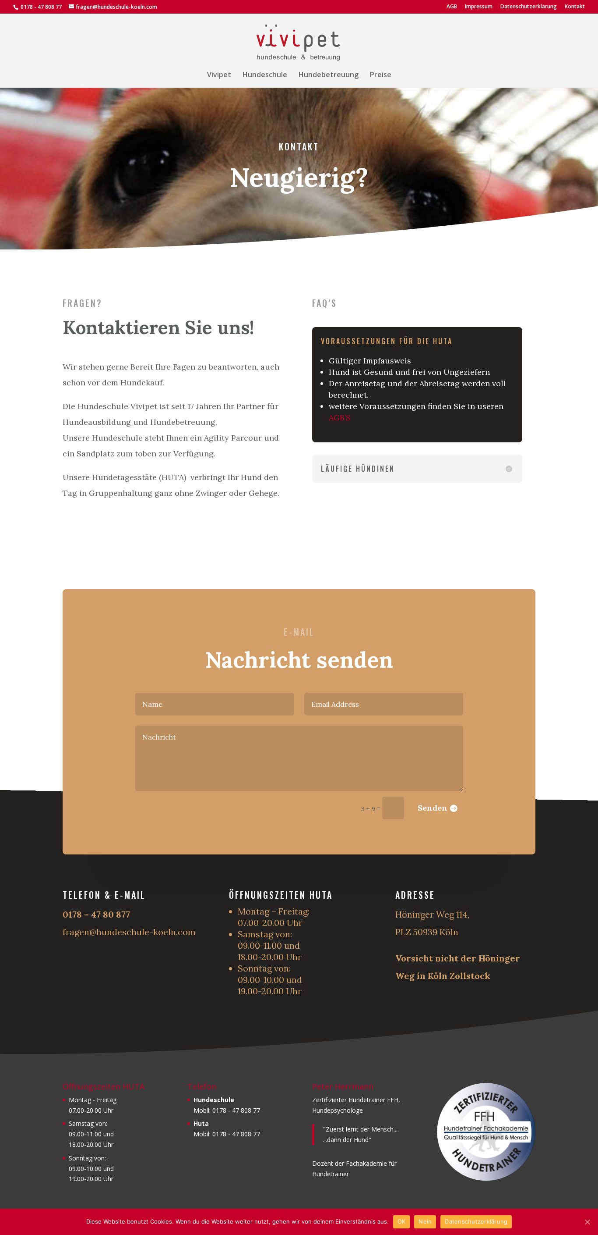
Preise (380, 75)
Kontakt (575, 7)
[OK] (587, 1221)
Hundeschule (265, 75)
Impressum (478, 7)
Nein (425, 1221)
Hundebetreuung (329, 75)
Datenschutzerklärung (528, 7)
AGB (452, 7)
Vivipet (219, 75)
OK (401, 1221)
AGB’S (340, 418)
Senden (432, 808)
